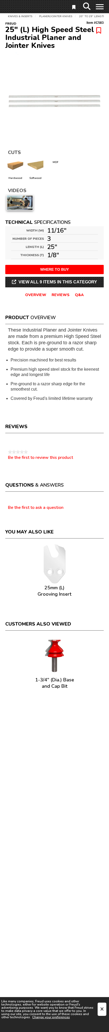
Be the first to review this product (40, 457)
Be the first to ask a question (35, 507)
